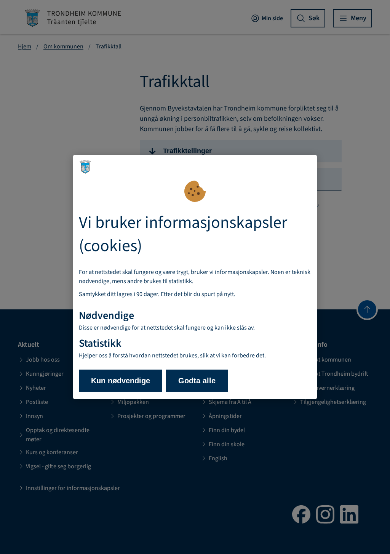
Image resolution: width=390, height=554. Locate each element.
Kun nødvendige (120, 380)
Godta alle (197, 380)
